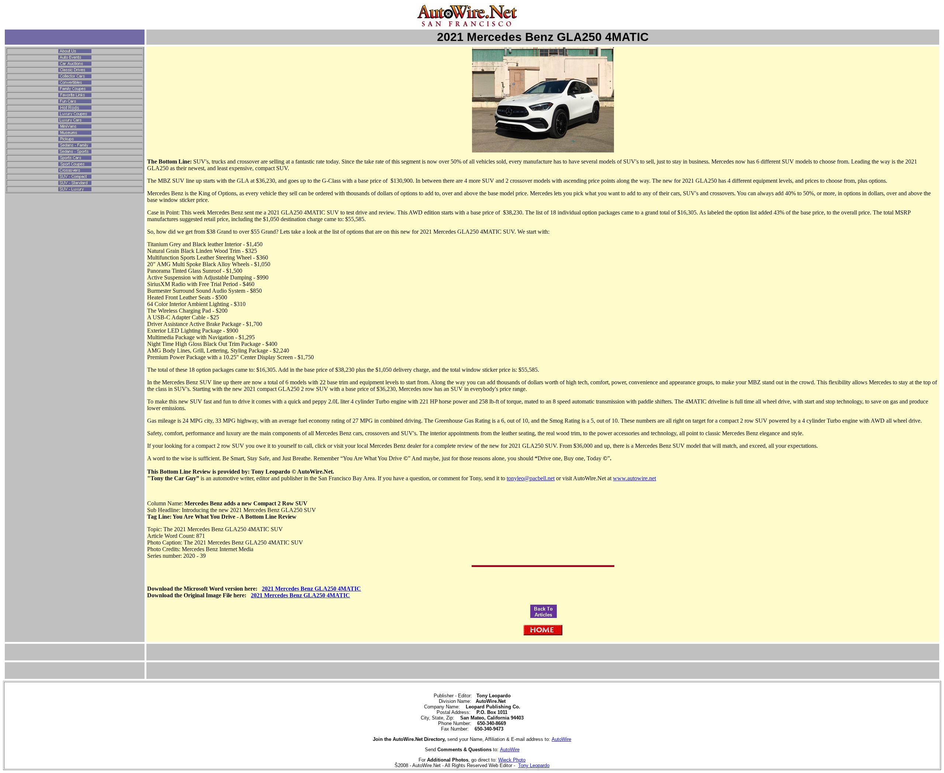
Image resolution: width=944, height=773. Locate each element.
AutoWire (561, 739)
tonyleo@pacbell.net (531, 478)
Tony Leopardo (533, 765)
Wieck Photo (511, 760)
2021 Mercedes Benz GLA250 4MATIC (311, 588)
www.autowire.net (634, 478)
